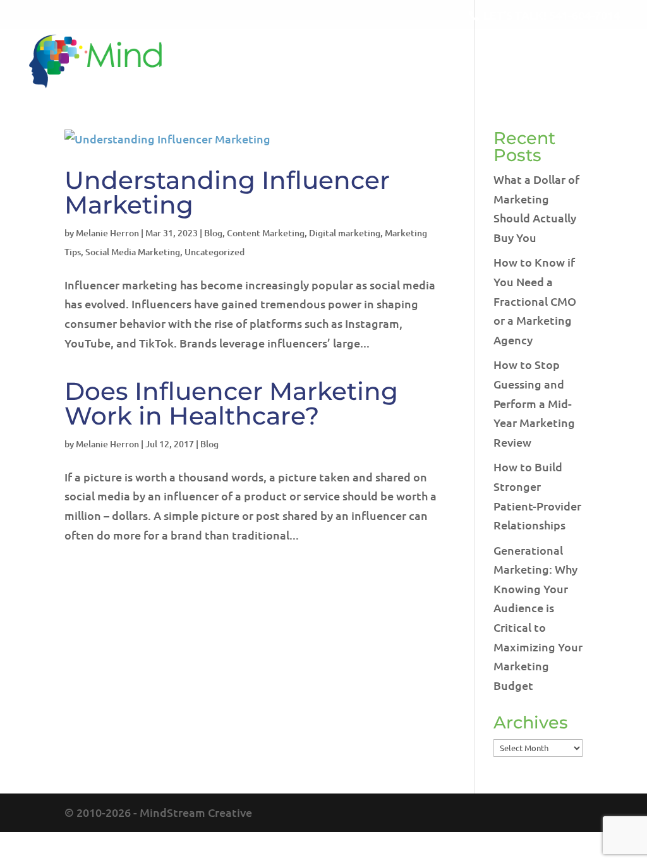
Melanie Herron (107, 233)
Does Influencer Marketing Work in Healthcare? (231, 403)
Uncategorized (214, 252)
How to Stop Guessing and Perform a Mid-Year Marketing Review (534, 403)
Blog (213, 233)
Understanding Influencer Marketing (227, 192)
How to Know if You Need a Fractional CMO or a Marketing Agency (534, 300)
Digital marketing (344, 233)
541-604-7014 (584, 15)
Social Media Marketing (132, 252)
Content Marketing (266, 233)
